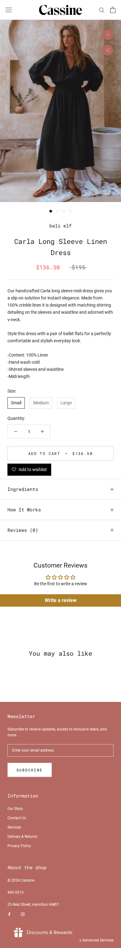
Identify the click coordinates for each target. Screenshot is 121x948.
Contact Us (16, 818)
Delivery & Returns (22, 836)
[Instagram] (23, 914)
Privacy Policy (19, 846)
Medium (41, 402)
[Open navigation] (9, 9)
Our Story (15, 808)
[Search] (102, 9)
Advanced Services (98, 940)
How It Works (24, 509)
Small (16, 402)
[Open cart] (112, 10)
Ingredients (22, 489)
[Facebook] (9, 914)
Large (66, 402)
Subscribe (29, 769)
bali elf (60, 225)
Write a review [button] (61, 600)
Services (14, 827)
